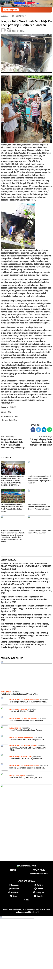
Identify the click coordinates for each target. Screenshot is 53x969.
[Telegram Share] (44, 429)
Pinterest (15, 889)
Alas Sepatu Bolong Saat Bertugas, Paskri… (26, 777)
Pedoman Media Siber (39, 874)
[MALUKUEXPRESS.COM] (26, 3)
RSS (27, 900)
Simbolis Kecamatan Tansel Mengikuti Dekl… (27, 768)
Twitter (40, 885)
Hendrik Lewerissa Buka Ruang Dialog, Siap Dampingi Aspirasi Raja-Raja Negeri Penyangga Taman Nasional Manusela (25, 635)
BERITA (3, 692)
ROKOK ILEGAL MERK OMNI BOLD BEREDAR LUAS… (27, 749)
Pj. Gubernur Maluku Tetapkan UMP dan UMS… (19, 694)
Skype (15, 896)
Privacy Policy (39, 870)
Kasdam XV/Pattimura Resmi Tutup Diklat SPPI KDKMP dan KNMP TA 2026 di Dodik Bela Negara (12, 507)
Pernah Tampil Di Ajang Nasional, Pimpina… (26, 730)
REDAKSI (13, 870)
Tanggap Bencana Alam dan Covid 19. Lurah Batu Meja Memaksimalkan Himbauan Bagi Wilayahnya (13, 442)
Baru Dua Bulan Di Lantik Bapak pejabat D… (26, 721)
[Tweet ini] (38, 429)
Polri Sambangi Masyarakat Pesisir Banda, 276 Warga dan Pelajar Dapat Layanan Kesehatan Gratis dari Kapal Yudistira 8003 (25, 581)
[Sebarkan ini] (32, 429)
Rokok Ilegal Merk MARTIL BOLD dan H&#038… (28, 702)
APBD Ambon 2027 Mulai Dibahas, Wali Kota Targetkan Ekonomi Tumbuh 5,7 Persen (39, 506)
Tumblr (40, 889)
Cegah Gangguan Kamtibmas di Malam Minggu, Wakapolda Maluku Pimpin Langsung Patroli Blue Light (39, 479)
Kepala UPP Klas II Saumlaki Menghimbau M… (27, 739)
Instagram (40, 892)
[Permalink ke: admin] (3, 30)
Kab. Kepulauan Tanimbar (30, 700)
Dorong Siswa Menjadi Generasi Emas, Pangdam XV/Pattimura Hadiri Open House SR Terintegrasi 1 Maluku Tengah (23, 644)
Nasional (24, 709)
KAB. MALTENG (25, 718)
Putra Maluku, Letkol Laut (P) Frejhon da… (26, 758)
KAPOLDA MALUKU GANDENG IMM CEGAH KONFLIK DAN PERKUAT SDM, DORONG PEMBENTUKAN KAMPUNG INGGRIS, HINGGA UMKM (12, 480)
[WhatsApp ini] (49, 429)
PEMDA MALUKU (20, 775)
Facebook (15, 885)
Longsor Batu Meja (9, 420)
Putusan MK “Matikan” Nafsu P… (22, 711)
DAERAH (8, 692)
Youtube (40, 896)
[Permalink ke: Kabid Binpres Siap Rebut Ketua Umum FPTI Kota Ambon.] (40, 522)
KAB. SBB (18, 728)
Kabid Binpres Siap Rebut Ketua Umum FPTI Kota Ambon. (39, 532)
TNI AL (30, 756)
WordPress (15, 892)
